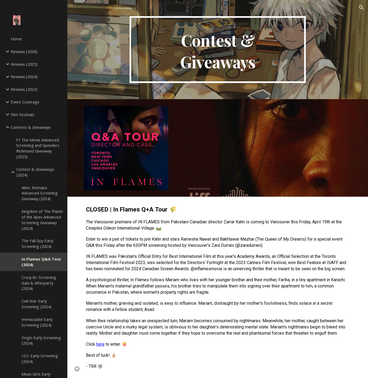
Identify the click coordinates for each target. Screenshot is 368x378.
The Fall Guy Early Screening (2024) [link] (37, 243)
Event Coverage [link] (25, 102)
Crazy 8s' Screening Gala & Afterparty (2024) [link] (39, 283)
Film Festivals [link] (22, 114)
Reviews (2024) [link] (24, 76)
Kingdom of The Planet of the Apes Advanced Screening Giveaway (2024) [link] (42, 220)
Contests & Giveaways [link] (31, 127)
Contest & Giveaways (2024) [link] (35, 172)
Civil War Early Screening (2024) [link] (36, 303)
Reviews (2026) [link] (24, 51)
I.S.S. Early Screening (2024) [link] (40, 358)
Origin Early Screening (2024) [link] (41, 340)
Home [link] (16, 38)
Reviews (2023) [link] (24, 89)
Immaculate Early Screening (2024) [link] (37, 322)
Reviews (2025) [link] (24, 64)
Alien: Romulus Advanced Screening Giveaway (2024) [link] (40, 193)
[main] (218, 49)
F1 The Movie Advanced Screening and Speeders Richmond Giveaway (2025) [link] (38, 148)
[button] (361, 7)
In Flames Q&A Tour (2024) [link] (41, 261)
